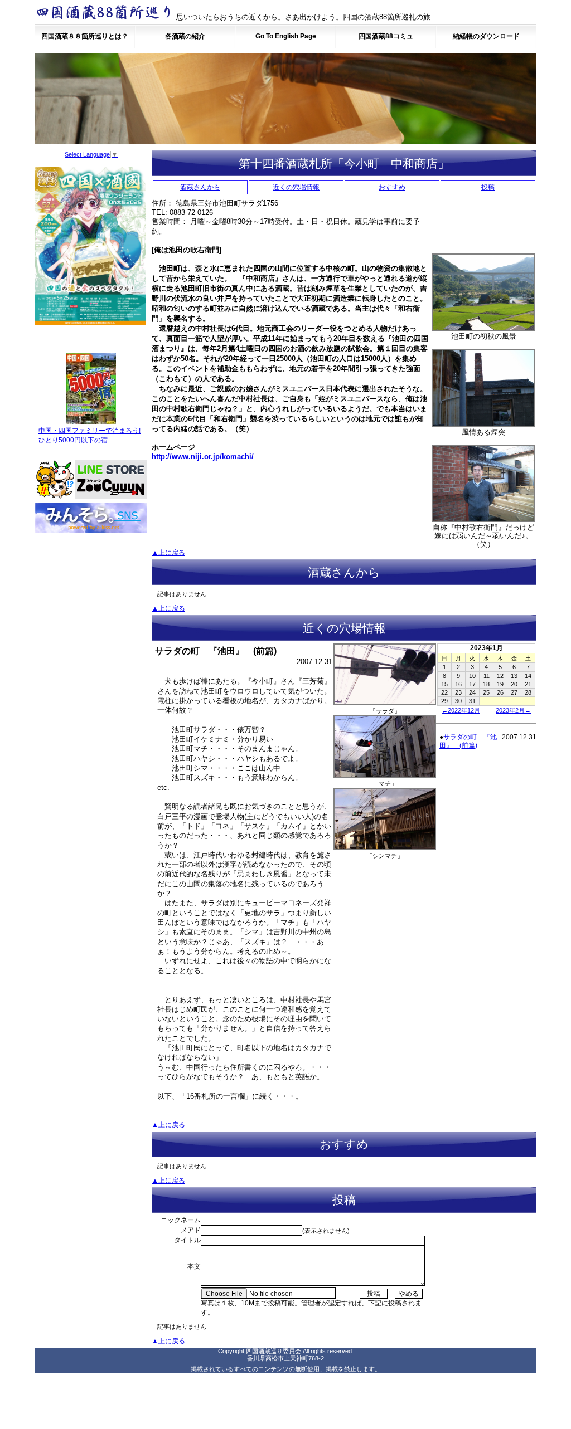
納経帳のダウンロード (486, 36)
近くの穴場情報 (296, 187)
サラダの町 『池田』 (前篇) (468, 741)
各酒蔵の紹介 (185, 36)
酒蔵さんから (200, 187)
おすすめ (392, 187)
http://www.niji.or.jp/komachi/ (203, 456)
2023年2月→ (513, 710)
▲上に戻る (168, 553)
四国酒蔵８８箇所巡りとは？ (84, 36)
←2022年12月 (461, 710)
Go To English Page (285, 36)
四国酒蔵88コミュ (386, 36)
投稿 (488, 187)
